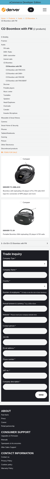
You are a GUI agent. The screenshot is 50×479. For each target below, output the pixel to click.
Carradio (6, 109)
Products (12, 18)
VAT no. (6, 370)
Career (3, 422)
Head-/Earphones (9, 102)
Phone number (9, 359)
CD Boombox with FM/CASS (15, 70)
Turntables (7, 95)
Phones (4, 129)
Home (3, 18)
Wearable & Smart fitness (10, 118)
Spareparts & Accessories (11, 443)
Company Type (9, 258)
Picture (3, 141)
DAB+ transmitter (9, 55)
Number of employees (12, 292)
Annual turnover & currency (14, 303)
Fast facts (5, 415)
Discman (6, 84)
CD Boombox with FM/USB (15, 77)
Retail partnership (7, 426)
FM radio (6, 48)
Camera (4, 122)
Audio (20, 18)
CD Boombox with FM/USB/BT (16, 81)
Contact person (9, 326)
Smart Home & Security (9, 125)
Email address (9, 348)
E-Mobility (4, 37)
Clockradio (7, 106)
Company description (11, 382)
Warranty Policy (7, 468)
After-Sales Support (8, 447)
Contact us (5, 457)
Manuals (4, 440)
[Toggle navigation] (44, 9)
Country (6, 281)
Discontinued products (9, 148)
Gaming (4, 137)
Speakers (6, 99)
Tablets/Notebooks (8, 133)
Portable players (8, 88)
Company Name (10, 270)
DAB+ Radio (7, 52)
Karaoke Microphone (10, 113)
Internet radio (7, 59)
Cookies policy (6, 465)
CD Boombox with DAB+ (14, 73)
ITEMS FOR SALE (10, 152)
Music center (7, 91)
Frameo (4, 41)
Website (6, 315)
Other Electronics (7, 145)
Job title (6, 337)
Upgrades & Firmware (9, 436)
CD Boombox (30, 18)
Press (3, 418)
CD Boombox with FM (14, 66)
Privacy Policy (6, 461)
